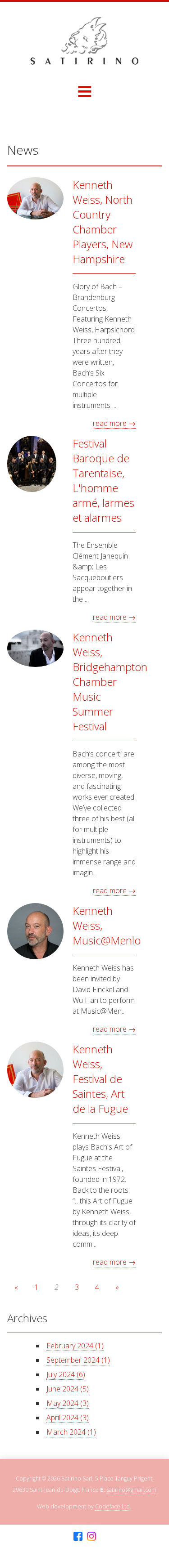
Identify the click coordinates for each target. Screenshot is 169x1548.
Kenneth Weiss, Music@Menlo (104, 925)
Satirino (84, 41)
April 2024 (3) (67, 1418)
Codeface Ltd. (113, 1506)
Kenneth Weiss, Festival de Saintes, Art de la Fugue (100, 1079)
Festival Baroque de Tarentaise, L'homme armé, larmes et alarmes (103, 480)
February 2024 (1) (75, 1346)
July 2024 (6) (65, 1374)
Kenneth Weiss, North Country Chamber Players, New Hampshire (102, 221)
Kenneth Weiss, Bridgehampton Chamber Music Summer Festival (104, 682)
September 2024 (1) (78, 1360)
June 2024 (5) (67, 1389)
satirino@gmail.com (131, 1490)
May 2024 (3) (67, 1403)
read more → (114, 423)
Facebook (77, 1536)
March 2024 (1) (71, 1432)
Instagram (91, 1536)
